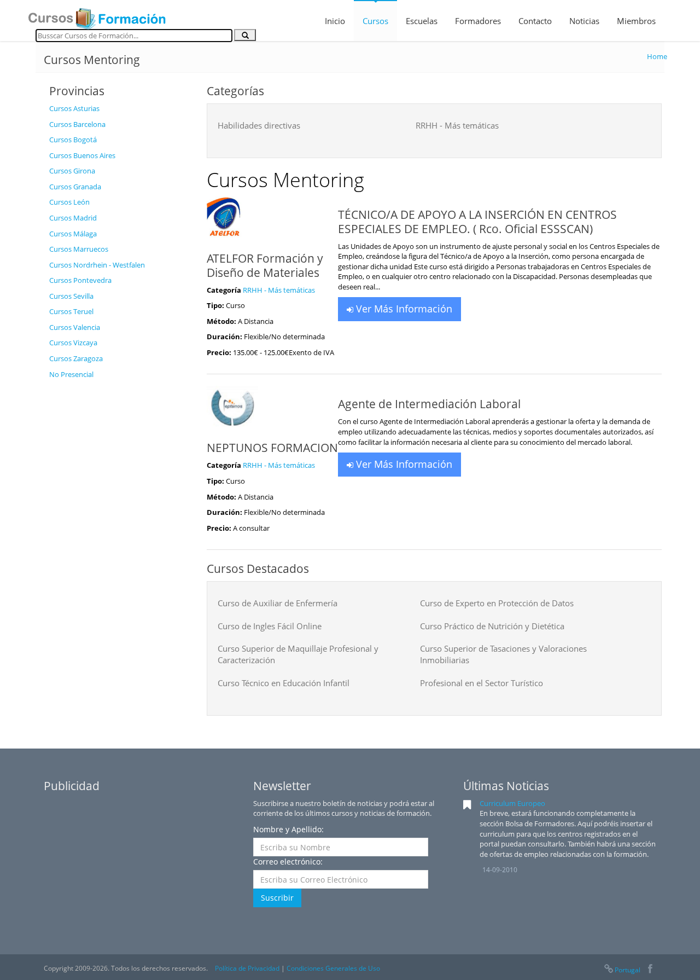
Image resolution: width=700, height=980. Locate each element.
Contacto (535, 20)
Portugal (627, 970)
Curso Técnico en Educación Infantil (283, 682)
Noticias (584, 20)
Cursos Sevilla (71, 296)
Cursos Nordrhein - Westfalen (97, 265)
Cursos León (69, 202)
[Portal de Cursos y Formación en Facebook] (650, 970)
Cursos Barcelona (77, 124)
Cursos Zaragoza (76, 358)
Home (657, 56)
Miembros (636, 20)
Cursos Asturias (74, 108)
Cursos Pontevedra (80, 280)
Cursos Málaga (73, 234)
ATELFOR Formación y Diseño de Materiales (265, 265)
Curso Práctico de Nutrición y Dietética (492, 626)
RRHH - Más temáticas (457, 125)
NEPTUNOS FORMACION (272, 447)
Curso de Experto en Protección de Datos (497, 603)
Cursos (375, 20)
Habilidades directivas (259, 125)
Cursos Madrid (73, 218)
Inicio (335, 20)
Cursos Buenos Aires (82, 155)
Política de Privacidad (247, 968)
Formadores (478, 20)
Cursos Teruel (71, 311)
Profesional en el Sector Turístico (481, 682)
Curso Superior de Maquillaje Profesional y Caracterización (298, 654)
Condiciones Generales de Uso (333, 968)
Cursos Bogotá (73, 139)
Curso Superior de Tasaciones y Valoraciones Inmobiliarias (503, 654)
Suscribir (277, 897)
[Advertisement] (120, 549)
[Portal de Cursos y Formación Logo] (96, 15)
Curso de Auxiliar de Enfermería (277, 603)
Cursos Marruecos (78, 249)
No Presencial (71, 374)
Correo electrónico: (288, 861)
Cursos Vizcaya (73, 342)
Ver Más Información (402, 308)
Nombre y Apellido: (288, 829)
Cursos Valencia (74, 327)
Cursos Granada (75, 187)
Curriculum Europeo (512, 803)
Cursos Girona (72, 171)
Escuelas (422, 20)
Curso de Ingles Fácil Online (270, 626)
